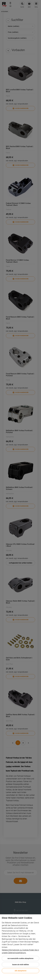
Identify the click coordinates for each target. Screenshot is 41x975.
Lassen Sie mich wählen (20, 964)
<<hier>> (14, 936)
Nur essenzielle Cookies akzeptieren (20, 958)
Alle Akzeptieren (20, 971)
